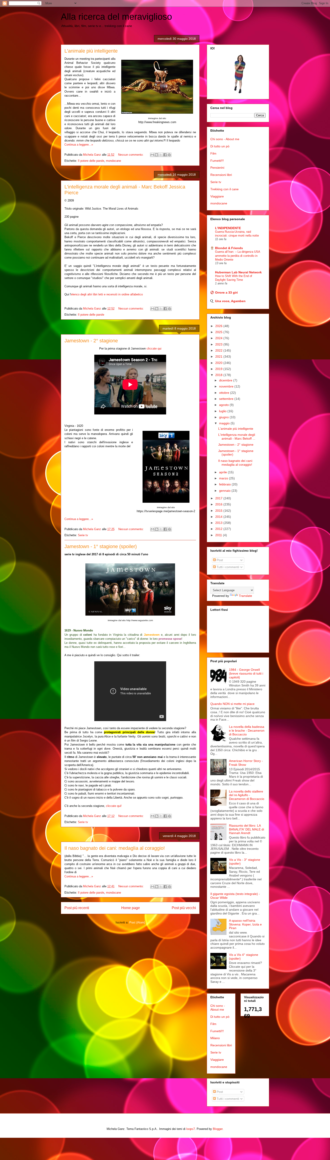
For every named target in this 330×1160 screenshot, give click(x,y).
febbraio (225, 484)
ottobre (224, 392)
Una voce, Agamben (230, 301)
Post (219, 560)
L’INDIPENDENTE (228, 228)
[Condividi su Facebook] (165, 155)
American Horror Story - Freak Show (246, 762)
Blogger (217, 1129)
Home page (130, 908)
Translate (245, 596)
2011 (219, 535)
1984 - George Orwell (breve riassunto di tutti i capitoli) (246, 673)
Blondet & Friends (229, 248)
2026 (219, 326)
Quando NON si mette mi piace (232, 704)
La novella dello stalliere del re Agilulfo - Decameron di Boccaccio (246, 795)
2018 (219, 375)
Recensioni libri (221, 175)
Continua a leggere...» (78, 144)
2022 (219, 350)
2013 (219, 523)
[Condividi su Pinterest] (169, 155)
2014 (219, 516)
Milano (215, 1038)
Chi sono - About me (224, 139)
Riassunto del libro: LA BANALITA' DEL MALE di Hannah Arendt (246, 829)
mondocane (113, 160)
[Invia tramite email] (152, 155)
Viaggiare (217, 196)
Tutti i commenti (227, 567)
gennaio (225, 490)
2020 (219, 363)
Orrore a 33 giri (226, 292)
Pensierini (217, 167)
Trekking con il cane (224, 189)
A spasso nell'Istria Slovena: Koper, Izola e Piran (245, 924)
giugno (224, 417)
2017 (219, 498)
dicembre (226, 380)
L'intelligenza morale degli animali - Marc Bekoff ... (236, 436)
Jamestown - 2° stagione (91, 340)
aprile (223, 472)
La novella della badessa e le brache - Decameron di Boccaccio (246, 730)
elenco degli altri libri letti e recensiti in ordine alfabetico (107, 294)
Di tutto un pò (219, 146)
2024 (219, 338)
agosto (224, 405)
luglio (223, 411)
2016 (219, 504)
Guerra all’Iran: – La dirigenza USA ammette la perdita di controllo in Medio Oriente (237, 255)
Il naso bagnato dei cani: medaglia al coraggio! (114, 848)
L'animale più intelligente (91, 51)
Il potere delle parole (91, 160)
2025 (219, 332)
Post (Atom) (137, 922)
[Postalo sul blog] (156, 155)
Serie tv (83, 535)
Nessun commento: (131, 154)
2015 (219, 510)
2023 (219, 344)
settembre (226, 399)
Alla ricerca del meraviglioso (116, 17)
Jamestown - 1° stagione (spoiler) (100, 546)
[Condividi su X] (160, 155)
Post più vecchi (184, 908)
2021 (219, 356)
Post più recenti (76, 908)
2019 (219, 369)
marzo (224, 478)
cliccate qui (154, 348)
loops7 (190, 1129)
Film (213, 153)
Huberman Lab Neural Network (238, 272)
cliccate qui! (114, 806)
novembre (226, 386)
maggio (225, 423)
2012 (219, 529)
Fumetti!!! (217, 160)
